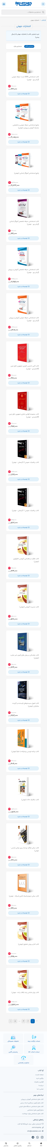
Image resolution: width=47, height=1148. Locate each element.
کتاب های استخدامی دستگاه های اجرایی (31, 1106)
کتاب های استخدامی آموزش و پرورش (32, 1099)
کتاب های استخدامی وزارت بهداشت (33, 1113)
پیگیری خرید (40, 1078)
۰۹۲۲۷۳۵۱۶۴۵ (36, 1127)
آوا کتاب (43, 20)
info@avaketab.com (34, 1131)
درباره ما (41, 1085)
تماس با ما (40, 1089)
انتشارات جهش (23, 26)
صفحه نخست (39, 1074)
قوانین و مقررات (39, 1082)
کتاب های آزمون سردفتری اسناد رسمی (32, 1103)
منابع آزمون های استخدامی (35, 1110)
